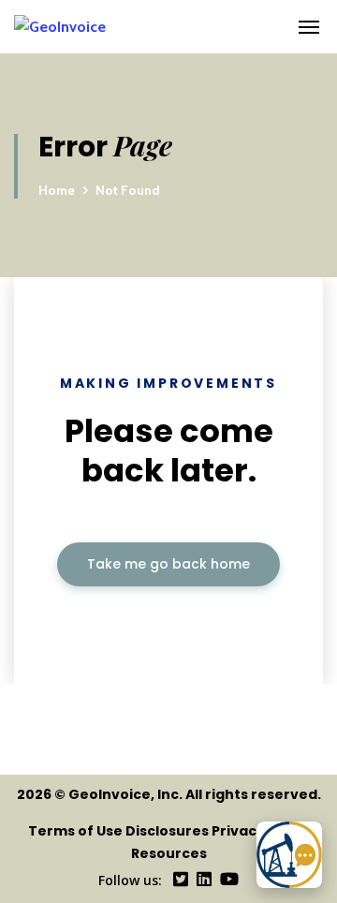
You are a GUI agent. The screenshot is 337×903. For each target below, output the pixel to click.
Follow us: (130, 880)
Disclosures (167, 831)
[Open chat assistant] (289, 855)
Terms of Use (75, 831)
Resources (169, 853)
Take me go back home (168, 564)
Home (56, 190)
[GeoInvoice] (152, 26)
